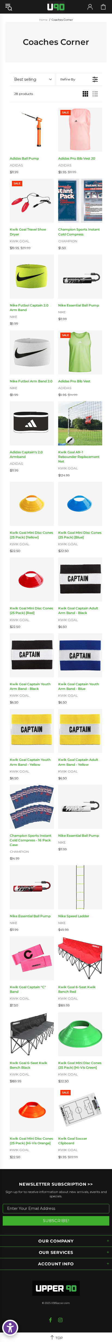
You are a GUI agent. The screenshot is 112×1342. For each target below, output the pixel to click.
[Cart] (103, 7)
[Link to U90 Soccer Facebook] (51, 1320)
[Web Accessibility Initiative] (10, 1328)
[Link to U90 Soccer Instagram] (60, 1320)
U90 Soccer (56, 7)
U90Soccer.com (60, 1302)
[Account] (90, 7)
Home (43, 19)
